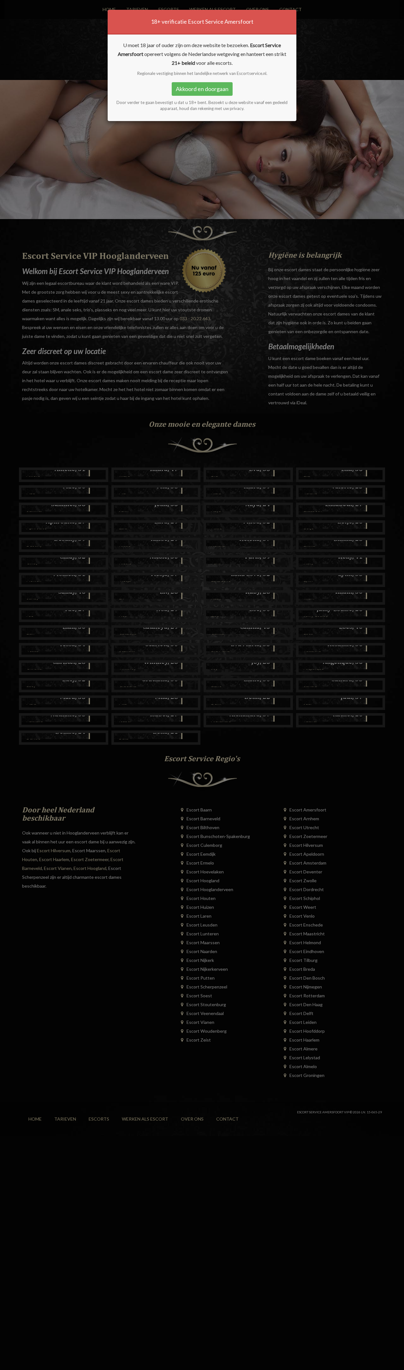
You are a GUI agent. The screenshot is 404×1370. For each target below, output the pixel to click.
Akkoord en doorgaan (202, 88)
